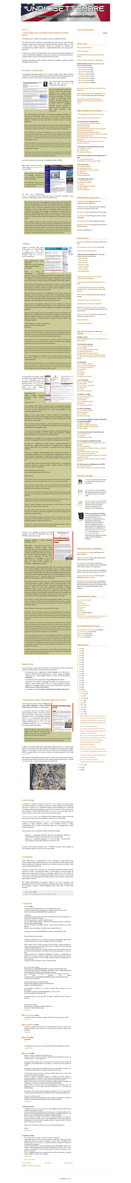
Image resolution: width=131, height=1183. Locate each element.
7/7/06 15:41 (27, 1032)
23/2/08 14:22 (27, 1048)
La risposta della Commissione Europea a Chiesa (92, 716)
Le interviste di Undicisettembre (87, 251)
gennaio (82, 764)
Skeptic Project (81, 614)
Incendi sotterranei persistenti (87, 757)
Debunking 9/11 (81, 603)
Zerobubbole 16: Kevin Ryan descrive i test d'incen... (93, 737)
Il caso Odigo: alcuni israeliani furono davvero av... (93, 728)
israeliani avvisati (43, 894)
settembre (83, 698)
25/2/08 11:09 (27, 1130)
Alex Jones (29, 894)
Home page (48, 1163)
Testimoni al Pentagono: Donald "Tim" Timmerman (93, 718)
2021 (80, 659)
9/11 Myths (80, 602)
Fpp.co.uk (29, 718)
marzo (82, 711)
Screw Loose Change (83, 605)
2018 (80, 666)
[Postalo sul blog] (31, 892)
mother (26, 906)
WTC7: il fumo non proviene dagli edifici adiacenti (92, 735)
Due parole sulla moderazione (87, 744)
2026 (80, 648)
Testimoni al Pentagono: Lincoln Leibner (90, 742)
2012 (80, 680)
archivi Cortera (26, 754)
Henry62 (26, 1037)
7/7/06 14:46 (27, 1019)
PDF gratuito (99, 529)
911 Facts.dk (80, 637)
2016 (80, 671)
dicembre (82, 691)
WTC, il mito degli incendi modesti (89, 726)
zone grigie (53, 894)
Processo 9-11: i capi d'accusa (88, 747)
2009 (80, 687)
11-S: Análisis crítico (82, 631)
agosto (82, 700)
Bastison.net (80, 633)
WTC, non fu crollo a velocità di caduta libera (91, 740)
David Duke (35, 894)
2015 (80, 673)
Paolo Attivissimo (29, 1015)
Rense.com (25, 196)
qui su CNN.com (41, 721)
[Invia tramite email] (29, 892)
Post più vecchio (68, 1163)
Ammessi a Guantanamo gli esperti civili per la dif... (93, 731)
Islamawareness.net (46, 822)
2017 (80, 669)
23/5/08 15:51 (27, 1156)
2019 (80, 664)
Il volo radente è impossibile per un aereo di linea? (93, 720)
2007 (80, 767)
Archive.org (40, 254)
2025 (80, 650)
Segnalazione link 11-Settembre (88, 733)
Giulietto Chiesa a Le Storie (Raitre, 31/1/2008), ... (93, 761)
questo (33, 249)
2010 (80, 684)
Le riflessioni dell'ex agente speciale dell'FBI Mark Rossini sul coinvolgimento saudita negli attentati (91, 289)
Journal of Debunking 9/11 (84, 600)
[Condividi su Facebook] (34, 892)
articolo (30, 532)
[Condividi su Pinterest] (36, 892)
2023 (80, 655)
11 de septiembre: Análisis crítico (86, 629)
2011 (80, 682)
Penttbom (80, 612)
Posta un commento (29, 1159)
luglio (81, 702)
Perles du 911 (81, 635)
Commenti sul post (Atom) (34, 1165)
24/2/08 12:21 (27, 1101)
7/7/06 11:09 (27, 1010)
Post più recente (27, 1163)
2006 (80, 769)
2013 (80, 678)
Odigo (49, 894)
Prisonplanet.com (37, 167)
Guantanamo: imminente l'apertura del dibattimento (93, 755)
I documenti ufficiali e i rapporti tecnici (89, 300)
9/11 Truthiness (81, 607)
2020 (80, 662)
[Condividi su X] (32, 892)
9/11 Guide (80, 609)
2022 (80, 657)
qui (64, 746)
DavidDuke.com (65, 83)
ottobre (82, 696)
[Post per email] (26, 891)
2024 (80, 653)
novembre (83, 693)
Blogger (68, 1178)
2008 (80, 689)
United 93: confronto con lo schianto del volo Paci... (93, 749)
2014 (80, 675)
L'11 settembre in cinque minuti (86, 247)
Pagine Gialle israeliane (31, 816)
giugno (82, 705)
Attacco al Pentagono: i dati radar (88, 759)
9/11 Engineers (81, 610)
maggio (82, 707)
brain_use (26, 1053)
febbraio (82, 714)
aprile (82, 709)
